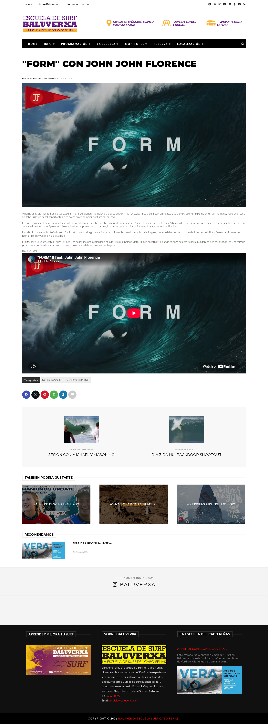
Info (48, 43)
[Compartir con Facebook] (26, 395)
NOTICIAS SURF (52, 380)
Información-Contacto (78, 4)
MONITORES (135, 43)
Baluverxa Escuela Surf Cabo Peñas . (149, 718)
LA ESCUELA (106, 43)
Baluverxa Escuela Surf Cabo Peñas (40, 78)
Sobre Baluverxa (48, 4)
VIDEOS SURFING (78, 380)
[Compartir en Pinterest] (45, 395)
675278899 (113, 695)
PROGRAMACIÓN (74, 43)
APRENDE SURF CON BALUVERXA (92, 543)
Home (26, 4)
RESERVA (161, 43)
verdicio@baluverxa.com (123, 700)
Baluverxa (138, 584)
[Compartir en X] (35, 395)
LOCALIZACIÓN (189, 43)
